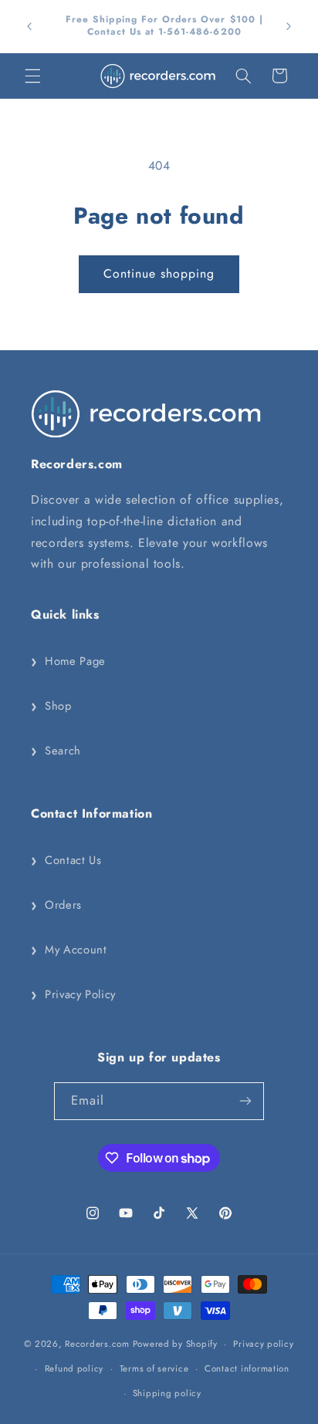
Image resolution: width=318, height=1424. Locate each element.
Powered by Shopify (175, 1344)
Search (56, 750)
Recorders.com (97, 1344)
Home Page (68, 661)
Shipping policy (167, 1393)
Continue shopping (159, 273)
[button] (32, 75)
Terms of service (154, 1368)
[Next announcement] (289, 26)
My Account (69, 949)
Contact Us (66, 860)
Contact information (247, 1368)
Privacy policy (263, 1344)
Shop (51, 705)
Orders (56, 904)
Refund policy (74, 1368)
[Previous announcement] (29, 26)
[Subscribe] (245, 1101)
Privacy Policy (73, 994)
